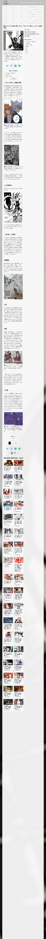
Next (16, 443)
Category (21, 2)
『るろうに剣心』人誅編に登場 (10, 73)
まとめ (27, 52)
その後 (27, 51)
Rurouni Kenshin (28, 31)
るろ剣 (38, 33)
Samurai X (34, 31)
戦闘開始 (6, 77)
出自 (5, 79)
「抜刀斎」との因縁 (8, 76)
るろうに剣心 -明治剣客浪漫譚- (30, 33)
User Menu (29, 2)
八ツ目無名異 (7, 74)
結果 (26, 49)
